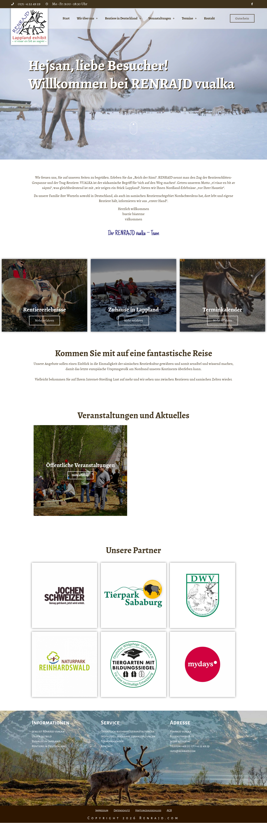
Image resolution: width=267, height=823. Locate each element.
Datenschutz (122, 810)
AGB (169, 810)
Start (66, 18)
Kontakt (209, 18)
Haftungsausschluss (148, 810)
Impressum (101, 810)
